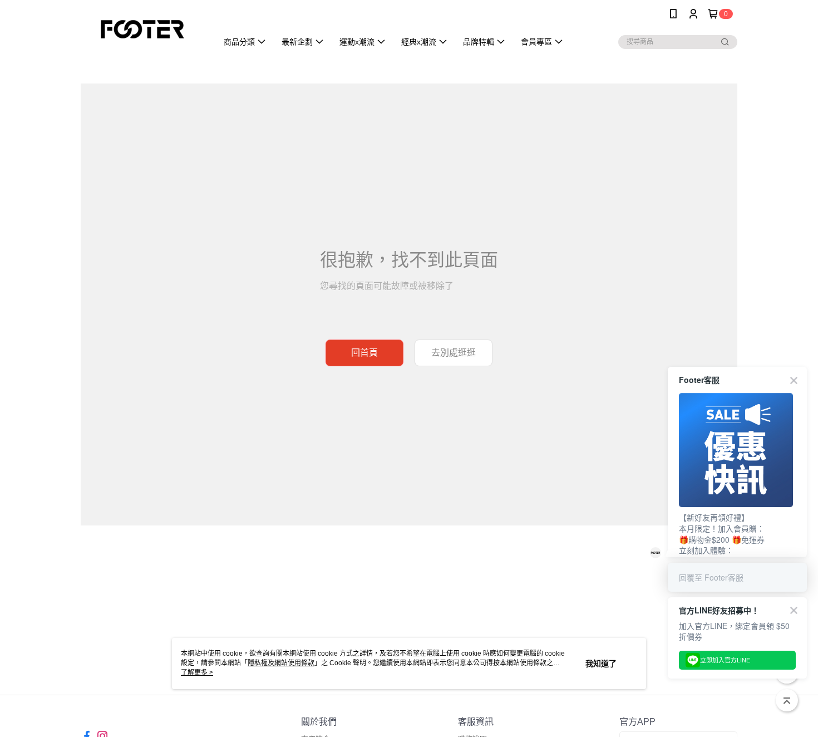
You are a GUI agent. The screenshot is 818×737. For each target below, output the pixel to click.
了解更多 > (197, 672)
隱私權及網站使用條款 (281, 663)
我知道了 (601, 663)
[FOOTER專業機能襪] (142, 29)
